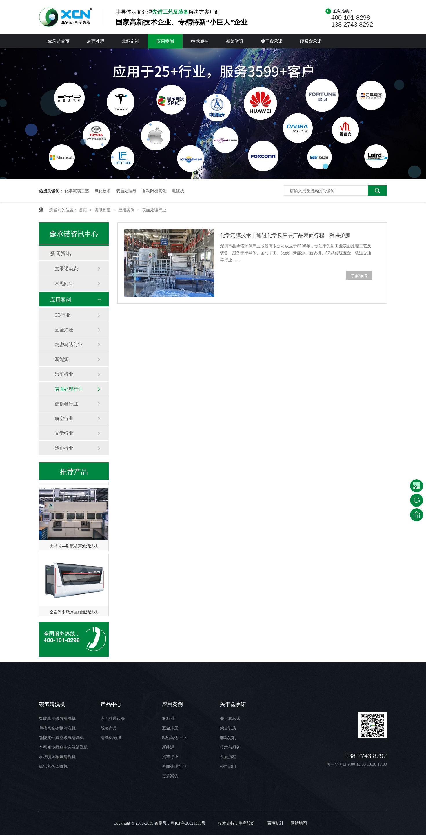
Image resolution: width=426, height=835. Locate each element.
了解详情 (359, 275)
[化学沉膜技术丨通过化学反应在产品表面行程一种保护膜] (169, 263)
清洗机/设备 (111, 738)
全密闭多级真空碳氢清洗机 (74, 606)
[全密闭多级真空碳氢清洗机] (73, 574)
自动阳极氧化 (154, 190)
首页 (83, 210)
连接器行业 (66, 403)
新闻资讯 (234, 41)
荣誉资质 (228, 728)
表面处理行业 (154, 210)
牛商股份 (247, 823)
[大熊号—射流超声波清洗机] (73, 508)
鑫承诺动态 (66, 268)
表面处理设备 (113, 718)
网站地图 (299, 823)
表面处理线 (126, 190)
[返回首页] (416, 514)
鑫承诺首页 (59, 41)
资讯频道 (103, 210)
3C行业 (62, 314)
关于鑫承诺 (272, 41)
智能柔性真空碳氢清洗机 (61, 738)
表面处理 (95, 41)
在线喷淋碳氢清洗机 (57, 757)
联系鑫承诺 (311, 41)
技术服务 (200, 41)
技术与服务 (230, 747)
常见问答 (64, 283)
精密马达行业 (69, 344)
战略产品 (109, 728)
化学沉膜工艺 (77, 190)
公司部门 (228, 766)
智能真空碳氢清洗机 (57, 718)
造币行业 (64, 447)
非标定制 (130, 41)
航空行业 (64, 418)
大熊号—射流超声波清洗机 (74, 540)
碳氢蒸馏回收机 (53, 766)
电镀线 (178, 190)
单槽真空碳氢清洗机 (57, 728)
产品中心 (111, 704)
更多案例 (170, 776)
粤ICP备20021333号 (188, 823)
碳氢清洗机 (52, 704)
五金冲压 (64, 329)
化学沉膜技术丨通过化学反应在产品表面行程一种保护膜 (285, 235)
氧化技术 (102, 190)
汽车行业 (64, 374)
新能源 (62, 359)
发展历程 (228, 757)
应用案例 (165, 41)
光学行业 (64, 433)
